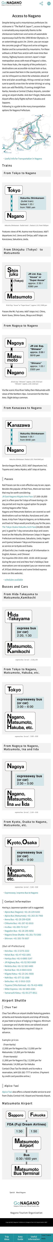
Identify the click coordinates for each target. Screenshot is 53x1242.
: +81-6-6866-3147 (24, 958)
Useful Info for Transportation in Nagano (23, 158)
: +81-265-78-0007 (20, 938)
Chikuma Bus (11, 923)
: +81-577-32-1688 (21, 977)
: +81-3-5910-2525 (22, 981)
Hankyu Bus (10, 958)
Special (12, 1192)
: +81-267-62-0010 (25, 923)
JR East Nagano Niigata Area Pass (17, 496)
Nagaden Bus (11, 930)
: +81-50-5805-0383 (26, 988)
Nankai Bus (10, 969)
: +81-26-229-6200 (31, 911)
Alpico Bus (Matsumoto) (15, 915)
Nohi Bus (9, 977)
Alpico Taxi (7, 1091)
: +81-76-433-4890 (34, 985)
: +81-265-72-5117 (19, 926)
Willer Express (11, 988)
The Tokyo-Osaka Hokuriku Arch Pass (19, 526)
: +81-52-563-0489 (27, 962)
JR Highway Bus (12, 962)
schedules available (14, 579)
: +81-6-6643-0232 (23, 969)
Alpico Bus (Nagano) (14, 911)
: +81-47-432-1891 (22, 954)
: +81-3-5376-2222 (21, 950)
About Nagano (21, 1192)
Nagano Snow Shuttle (14, 934)
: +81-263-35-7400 (34, 915)
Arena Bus (9, 919)
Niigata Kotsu (11, 973)
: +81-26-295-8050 (25, 930)
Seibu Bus (9, 981)
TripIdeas (6, 1237)
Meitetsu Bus (10, 966)
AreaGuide (20, 1237)
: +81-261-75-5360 (32, 934)
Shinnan (8, 938)
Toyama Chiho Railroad (15, 985)
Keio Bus (9, 950)
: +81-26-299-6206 (22, 919)
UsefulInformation (34, 1237)
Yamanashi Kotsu (12, 992)
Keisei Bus (9, 954)
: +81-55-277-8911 (28, 992)
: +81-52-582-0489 (24, 966)
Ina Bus (8, 926)
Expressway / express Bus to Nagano (21, 892)
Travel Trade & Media (35, 1193)
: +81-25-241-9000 (25, 973)
